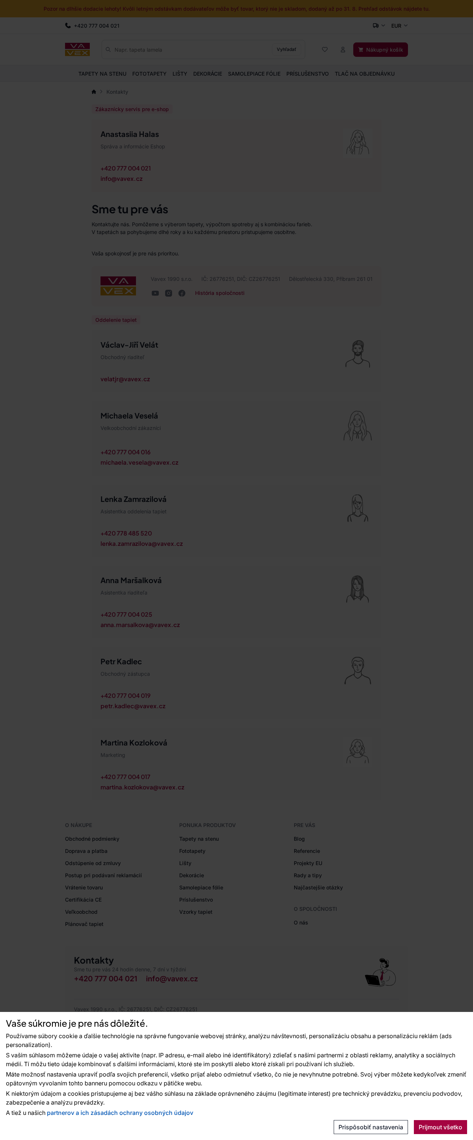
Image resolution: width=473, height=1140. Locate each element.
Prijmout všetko (440, 1127)
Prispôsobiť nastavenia (370, 1127)
